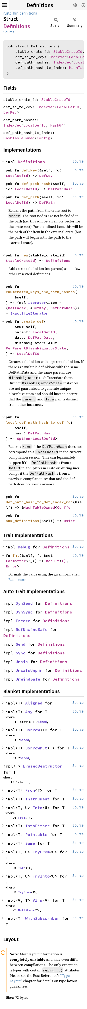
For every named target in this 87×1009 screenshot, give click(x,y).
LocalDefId (68, 107)
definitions (28, 13)
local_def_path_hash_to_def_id (38, 422)
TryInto (41, 876)
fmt (15, 555)
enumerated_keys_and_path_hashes (40, 292)
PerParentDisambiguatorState (36, 348)
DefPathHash (60, 189)
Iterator (37, 302)
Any (29, 711)
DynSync (24, 612)
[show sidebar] (4, 5)
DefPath (47, 202)
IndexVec (58, 57)
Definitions (40, 5)
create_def (32, 321)
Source (8, 32)
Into (37, 807)
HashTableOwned (19, 138)
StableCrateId (67, 51)
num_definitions (22, 520)
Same (30, 843)
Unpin (22, 661)
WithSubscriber (42, 918)
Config (43, 138)
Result (52, 560)
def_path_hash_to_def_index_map (39, 502)
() (64, 560)
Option (23, 438)
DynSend (24, 603)
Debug (24, 547)
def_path (30, 197)
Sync (20, 653)
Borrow (32, 729)
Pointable (36, 834)
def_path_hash (35, 183)
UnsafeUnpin (29, 670)
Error (11, 566)
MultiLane (26, 910)
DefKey (10, 112)
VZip (37, 900)
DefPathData (40, 337)
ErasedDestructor (42, 766)
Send (20, 644)
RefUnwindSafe (32, 629)
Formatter (16, 560)
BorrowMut (36, 748)
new (24, 255)
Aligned (33, 703)
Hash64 (57, 125)
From (30, 790)
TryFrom (41, 852)
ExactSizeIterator (29, 313)
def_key (29, 170)
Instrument (37, 799)
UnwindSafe (28, 679)
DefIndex (17, 308)
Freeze (23, 620)
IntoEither (37, 825)
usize (69, 520)
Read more (17, 579)
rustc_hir (10, 13)
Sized (42, 722)
